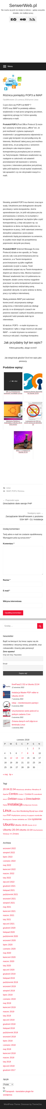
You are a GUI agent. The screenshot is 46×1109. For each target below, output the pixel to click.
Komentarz (8, 544)
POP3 (14, 491)
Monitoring (24, 811)
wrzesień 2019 (9, 986)
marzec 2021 (8, 915)
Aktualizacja (20, 789)
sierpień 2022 (9, 853)
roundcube (38, 815)
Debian (12, 798)
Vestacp (6, 834)
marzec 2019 (8, 1012)
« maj (5, 774)
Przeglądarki (30, 815)
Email (5, 664)
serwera (21, 819)
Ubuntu (8, 824)
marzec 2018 (8, 1058)
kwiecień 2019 (9, 1007)
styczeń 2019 (8, 1020)
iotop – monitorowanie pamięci (25, 703)
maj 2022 (7, 865)
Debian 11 (21, 799)
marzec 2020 (8, 961)
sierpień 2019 (9, 991)
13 (17, 758)
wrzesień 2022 (9, 848)
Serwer (14, 819)
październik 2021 (10, 894)
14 (22, 758)
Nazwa (6, 580)
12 (11, 758)
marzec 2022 (8, 873)
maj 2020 (7, 953)
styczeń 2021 (8, 924)
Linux (36, 100)
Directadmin (33, 798)
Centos (13, 793)
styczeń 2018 (8, 1066)
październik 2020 (10, 936)
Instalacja (14, 804)
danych (5, 799)
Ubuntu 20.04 (11, 829)
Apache (5, 794)
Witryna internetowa (12, 601)
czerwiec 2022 (9, 861)
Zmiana (16, 834)
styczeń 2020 (8, 970)
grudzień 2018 (9, 1024)
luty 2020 (7, 966)
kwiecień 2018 (9, 1053)
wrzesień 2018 (9, 1037)
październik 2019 (10, 982)
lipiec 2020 (8, 945)
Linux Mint (16, 811)
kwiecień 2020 (9, 957)
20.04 (6, 789)
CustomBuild (37, 794)
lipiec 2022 (8, 857)
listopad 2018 (9, 1028)
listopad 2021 (9, 890)
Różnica (21, 491)
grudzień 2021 (9, 886)
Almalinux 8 (36, 789)
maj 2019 (7, 1003)
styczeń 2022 (8, 882)
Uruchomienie (38, 830)
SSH (30, 819)
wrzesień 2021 (9, 899)
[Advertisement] (23, 44)
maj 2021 (7, 907)
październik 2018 (10, 1032)
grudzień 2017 (9, 1070)
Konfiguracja (27, 805)
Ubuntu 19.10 (32, 825)
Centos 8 (29, 794)
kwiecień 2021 (9, 911)
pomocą (23, 815)
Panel (4, 815)
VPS (11, 834)
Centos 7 (21, 794)
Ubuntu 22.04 (26, 830)
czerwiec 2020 (9, 949)
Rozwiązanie (7, 819)
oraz (41, 811)
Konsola (34, 805)
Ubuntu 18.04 (21, 825)
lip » (11, 774)
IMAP (8, 491)
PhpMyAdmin (15, 815)
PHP (9, 815)
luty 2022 (7, 878)
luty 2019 (7, 1016)
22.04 (13, 789)
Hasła (5, 805)
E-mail (6, 591)
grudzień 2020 (9, 928)
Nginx (37, 811)
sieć (26, 819)
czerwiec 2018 (9, 1045)
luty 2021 (7, 919)
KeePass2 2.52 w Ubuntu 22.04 (25, 684)
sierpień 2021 (9, 903)
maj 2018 (7, 1049)
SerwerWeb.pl (23, 5)
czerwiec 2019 (9, 999)
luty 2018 (7, 1062)
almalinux (28, 789)
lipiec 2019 (8, 995)
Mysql (31, 811)
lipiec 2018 (8, 1041)
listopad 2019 (9, 978)
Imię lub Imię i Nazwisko (12, 655)
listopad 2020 (9, 932)
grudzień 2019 (9, 974)
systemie (37, 819)
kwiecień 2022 (9, 869)
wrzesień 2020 (9, 940)
